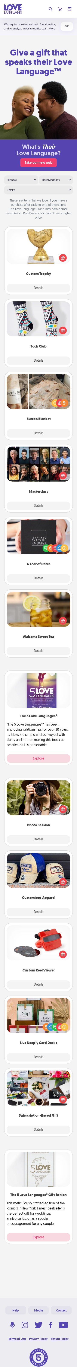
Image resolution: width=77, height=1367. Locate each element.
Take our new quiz (38, 162)
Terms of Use (17, 1339)
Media (38, 1310)
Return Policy (60, 1339)
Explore (38, 758)
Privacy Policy (38, 1339)
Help (15, 1310)
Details (38, 288)
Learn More (48, 28)
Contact (61, 1310)
